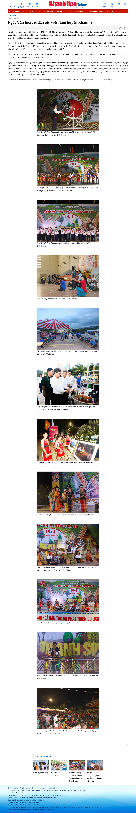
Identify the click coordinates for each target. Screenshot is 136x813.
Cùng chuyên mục (42, 756)
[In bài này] (124, 28)
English (125, 6)
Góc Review (112, 6)
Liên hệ (119, 6)
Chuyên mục (12, 6)
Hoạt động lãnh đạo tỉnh (21, 7)
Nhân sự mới (30, 6)
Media (36, 6)
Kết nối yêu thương (40, 773)
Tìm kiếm (105, 6)
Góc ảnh (12, 16)
